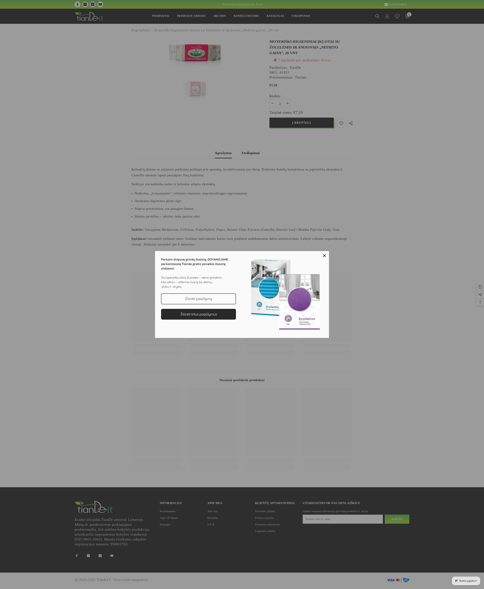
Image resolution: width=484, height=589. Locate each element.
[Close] (324, 255)
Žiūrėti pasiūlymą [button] (198, 299)
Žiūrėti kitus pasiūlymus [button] (198, 314)
